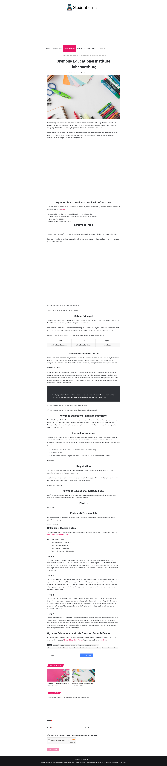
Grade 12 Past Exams (83, 48)
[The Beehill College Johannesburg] (58, 675)
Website (87, 728)
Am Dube (55, 645)
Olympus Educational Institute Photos (88, 645)
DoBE (63, 209)
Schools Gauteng (69, 48)
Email (49, 728)
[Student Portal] (83, 7)
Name (49, 720)
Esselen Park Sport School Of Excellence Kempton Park (57, 762)
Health (94, 48)
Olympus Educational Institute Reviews (79, 647)
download (103, 640)
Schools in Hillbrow (96, 647)
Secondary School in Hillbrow (109, 647)
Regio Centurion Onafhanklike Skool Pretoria (89, 762)
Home (48, 48)
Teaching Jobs (57, 48)
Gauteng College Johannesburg (82, 683)
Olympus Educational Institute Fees (68, 645)
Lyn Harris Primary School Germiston (115, 762)
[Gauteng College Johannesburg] (83, 675)
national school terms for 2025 (57, 535)
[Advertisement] (83, 27)
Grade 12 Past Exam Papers (73, 640)
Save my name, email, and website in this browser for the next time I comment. (73, 735)
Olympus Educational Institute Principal (58, 647)
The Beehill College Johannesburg (58, 683)
